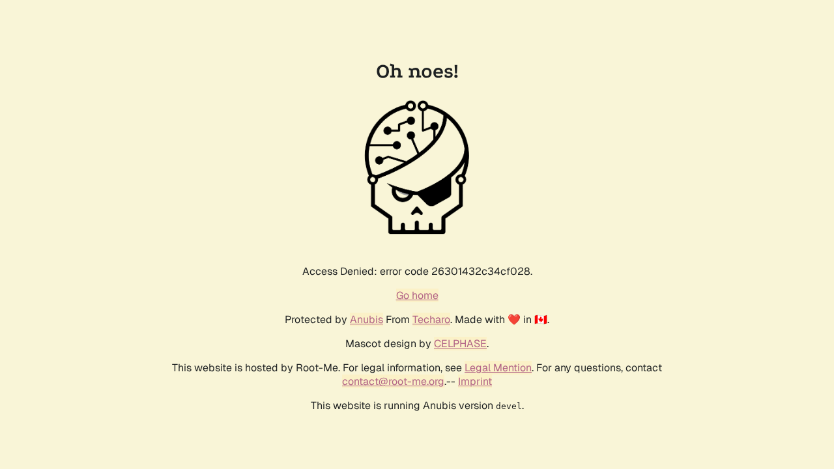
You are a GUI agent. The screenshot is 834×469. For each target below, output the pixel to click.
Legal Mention (498, 368)
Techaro (431, 319)
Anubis (366, 319)
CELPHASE (460, 343)
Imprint (475, 381)
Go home (417, 295)
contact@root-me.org (393, 381)
